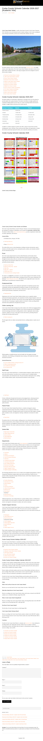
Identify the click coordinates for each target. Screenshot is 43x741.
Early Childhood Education (9, 463)
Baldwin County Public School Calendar (12, 81)
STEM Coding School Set (9, 433)
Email (3, 685)
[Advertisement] (21, 22)
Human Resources (7, 494)
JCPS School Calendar (8, 552)
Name (3, 679)
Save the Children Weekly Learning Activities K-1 (13, 362)
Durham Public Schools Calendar (10, 638)
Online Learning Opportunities (10, 364)
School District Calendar (21, 1)
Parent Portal (6, 417)
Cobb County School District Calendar (11, 76)
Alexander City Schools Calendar (10, 630)
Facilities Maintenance (8, 480)
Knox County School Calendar (10, 93)
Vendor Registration (8, 436)
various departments (23, 443)
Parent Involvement (8, 517)
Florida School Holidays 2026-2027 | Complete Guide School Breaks (13, 721)
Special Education (7, 524)
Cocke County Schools (21, 658)
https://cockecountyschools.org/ (20, 231)
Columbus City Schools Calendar (10, 636)
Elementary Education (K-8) (9, 466)
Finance (5, 484)
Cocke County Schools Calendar (30, 658)
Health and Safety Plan (8, 265)
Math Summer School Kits (9, 431)
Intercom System (7, 434)
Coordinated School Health (9, 460)
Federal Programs (7, 483)
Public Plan (6, 268)
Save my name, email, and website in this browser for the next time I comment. (17, 698)
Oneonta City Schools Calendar (10, 632)
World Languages (7, 521)
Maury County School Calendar (10, 92)
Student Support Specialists (9, 522)
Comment (4, 667)
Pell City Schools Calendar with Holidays (12, 87)
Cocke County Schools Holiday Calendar (20, 659)
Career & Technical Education (10, 457)
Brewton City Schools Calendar (10, 557)
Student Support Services (9, 527)
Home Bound (6, 491)
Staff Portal (6, 395)
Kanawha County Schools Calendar (11, 549)
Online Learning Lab (8, 317)
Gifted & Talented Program (9, 488)
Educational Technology (8, 465)
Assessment (6, 452)
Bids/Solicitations (7, 438)
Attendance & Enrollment (9, 455)
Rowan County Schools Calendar (10, 78)
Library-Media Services (8, 516)
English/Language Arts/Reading (10, 469)
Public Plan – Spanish (8, 269)
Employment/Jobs (7, 293)
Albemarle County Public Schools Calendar (12, 551)
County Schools (9, 657)
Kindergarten (6, 514)
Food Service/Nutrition (8, 486)
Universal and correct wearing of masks (11, 272)
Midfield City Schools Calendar (10, 85)
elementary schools (29, 67)
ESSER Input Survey (8, 271)
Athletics (6, 454)
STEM (5, 525)
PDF (21, 187)
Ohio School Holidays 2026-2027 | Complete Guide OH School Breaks (14, 714)
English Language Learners (9, 468)
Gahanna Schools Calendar (9, 555)
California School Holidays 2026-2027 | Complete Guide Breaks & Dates (14, 723)
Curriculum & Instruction (9, 461)
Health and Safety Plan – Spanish (10, 266)
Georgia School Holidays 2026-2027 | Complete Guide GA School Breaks (14, 719)
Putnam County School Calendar (10, 90)
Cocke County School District (12, 658)
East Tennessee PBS (8, 367)
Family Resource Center (8, 481)
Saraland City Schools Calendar (10, 635)
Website (3, 690)
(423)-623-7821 (10, 244)
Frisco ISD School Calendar (9, 554)
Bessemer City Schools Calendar (10, 84)
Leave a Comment (11, 12)
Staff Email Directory (8, 241)
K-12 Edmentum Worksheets (9, 365)
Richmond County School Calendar (11, 79)
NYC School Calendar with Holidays (11, 89)
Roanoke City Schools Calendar (10, 633)
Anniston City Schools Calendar (10, 82)
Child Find (6, 458)
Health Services (7, 489)
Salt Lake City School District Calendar (11, 75)
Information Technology (8, 495)
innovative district (28, 623)
